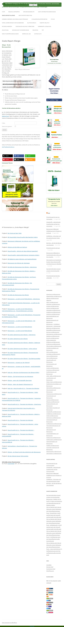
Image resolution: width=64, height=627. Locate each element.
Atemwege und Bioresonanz (53, 310)
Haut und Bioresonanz (52, 356)
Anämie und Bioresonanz (52, 306)
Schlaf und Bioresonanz (52, 415)
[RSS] (47, 596)
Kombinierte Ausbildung (44, 26)
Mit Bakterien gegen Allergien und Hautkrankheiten (22, 259)
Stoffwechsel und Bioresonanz (53, 423)
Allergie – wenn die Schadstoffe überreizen (20, 380)
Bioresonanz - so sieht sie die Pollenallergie (20, 327)
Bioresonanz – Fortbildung (53, 324)
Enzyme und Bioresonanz (52, 338)
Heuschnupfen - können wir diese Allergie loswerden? (23, 251)
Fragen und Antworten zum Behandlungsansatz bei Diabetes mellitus (54, 503)
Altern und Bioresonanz (52, 302)
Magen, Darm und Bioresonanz (54, 382)
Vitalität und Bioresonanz (52, 445)
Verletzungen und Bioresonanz (54, 439)
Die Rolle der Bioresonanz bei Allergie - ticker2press (22, 267)
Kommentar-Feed (50, 569)
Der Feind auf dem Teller (15, 233)
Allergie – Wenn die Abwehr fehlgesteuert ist (20, 384)
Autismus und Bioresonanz (53, 314)
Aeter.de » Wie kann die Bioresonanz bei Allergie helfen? (23, 372)
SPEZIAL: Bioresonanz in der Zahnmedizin (13, 23)
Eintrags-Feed (49, 567)
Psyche (53, 19)
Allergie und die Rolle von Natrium (17, 247)
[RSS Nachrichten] (49, 602)
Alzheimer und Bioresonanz (53, 304)
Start (3, 12)
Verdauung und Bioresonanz (53, 437)
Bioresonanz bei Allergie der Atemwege (19, 263)
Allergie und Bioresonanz (52, 298)
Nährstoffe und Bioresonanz (53, 388)
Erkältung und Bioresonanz (53, 342)
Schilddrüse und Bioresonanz (53, 413)
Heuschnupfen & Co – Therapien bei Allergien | (21, 430)
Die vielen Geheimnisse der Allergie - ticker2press (22, 335)
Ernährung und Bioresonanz (53, 344)
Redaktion (35, 30)
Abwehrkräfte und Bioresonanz (54, 296)
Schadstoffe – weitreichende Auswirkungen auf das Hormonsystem (53, 224)
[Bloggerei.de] (49, 612)
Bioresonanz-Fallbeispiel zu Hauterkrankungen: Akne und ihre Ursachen (53, 255)
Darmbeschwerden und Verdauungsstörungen (15, 19)
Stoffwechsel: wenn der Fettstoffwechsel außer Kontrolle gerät (53, 515)
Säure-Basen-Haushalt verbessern (25, 26)
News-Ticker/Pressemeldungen (10, 34)
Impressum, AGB (26, 34)
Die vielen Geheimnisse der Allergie (18, 338)
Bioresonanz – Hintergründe (53, 326)
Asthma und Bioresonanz (52, 308)
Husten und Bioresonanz (52, 368)
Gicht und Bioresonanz (52, 352)
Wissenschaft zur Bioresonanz (20, 30)
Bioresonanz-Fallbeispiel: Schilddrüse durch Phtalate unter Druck (54, 231)
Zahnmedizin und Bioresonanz (54, 453)
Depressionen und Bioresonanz (54, 334)
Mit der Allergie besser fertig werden (18, 456)
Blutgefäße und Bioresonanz (53, 330)
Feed (49, 213)
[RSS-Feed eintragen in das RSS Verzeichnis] (49, 589)
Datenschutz (38, 34)
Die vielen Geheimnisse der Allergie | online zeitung (22, 348)
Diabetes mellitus (44, 23)
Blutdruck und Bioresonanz (53, 328)
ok (33, 5)
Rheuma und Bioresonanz (52, 402)
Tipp (43, 30)
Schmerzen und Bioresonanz (53, 417)
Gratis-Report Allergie (8, 15)
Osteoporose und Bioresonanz (54, 394)
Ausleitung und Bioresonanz (53, 312)
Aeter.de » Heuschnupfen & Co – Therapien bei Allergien (23, 388)
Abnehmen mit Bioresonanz (53, 294)
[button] (7, 155)
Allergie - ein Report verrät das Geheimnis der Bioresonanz (24, 452)
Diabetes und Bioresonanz (52, 336)
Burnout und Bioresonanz (52, 332)
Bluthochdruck (31, 23)
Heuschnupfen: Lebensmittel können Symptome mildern (23, 255)
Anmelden (49, 565)
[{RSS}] (49, 598)
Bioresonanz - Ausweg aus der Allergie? (19, 362)
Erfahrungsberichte (28, 12)
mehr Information (55, 3)
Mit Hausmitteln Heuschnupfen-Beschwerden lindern (23, 237)
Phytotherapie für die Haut (53, 248)
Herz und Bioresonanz (51, 358)
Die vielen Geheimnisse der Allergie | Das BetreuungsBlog (24, 358)
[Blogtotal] (49, 595)
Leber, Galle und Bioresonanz (53, 376)
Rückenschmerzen (7, 26)
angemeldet (11, 463)
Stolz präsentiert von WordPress (9, 622)
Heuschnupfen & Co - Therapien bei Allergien (20, 420)
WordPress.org (50, 571)
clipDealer (48, 583)
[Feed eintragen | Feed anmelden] (48, 604)
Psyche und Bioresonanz (52, 400)
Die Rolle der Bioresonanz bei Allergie (18, 295)
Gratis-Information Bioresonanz (47, 12)
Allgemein (48, 300)
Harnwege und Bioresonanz (53, 354)
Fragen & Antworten (14, 12)
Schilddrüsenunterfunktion (39, 19)
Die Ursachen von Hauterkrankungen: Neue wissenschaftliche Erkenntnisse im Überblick (53, 262)
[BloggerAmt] (49, 593)
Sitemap (32, 626)
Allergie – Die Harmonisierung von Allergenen (20, 376)
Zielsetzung (5, 30)
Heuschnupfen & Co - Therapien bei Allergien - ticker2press (24, 404)
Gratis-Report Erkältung (25, 15)
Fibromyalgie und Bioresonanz (54, 346)
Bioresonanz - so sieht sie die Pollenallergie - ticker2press (24, 299)
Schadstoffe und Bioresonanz (53, 412)
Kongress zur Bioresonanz (52, 370)
